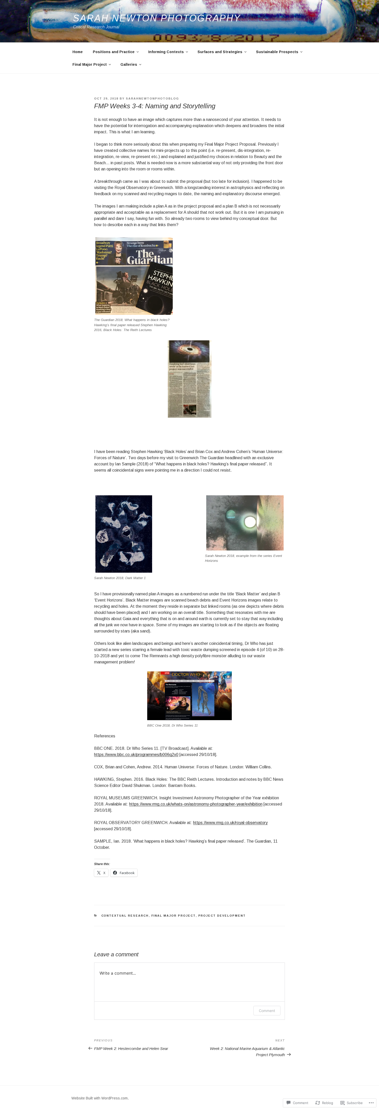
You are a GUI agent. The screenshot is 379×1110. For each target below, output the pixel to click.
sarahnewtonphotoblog (152, 98)
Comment (267, 1010)
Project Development (222, 915)
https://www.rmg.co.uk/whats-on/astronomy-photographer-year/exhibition (195, 804)
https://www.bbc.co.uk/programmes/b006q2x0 (136, 754)
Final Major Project (89, 64)
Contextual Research (125, 915)
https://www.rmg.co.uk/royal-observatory (230, 822)
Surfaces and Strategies (219, 52)
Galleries (128, 64)
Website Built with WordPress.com (99, 1098)
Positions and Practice (114, 52)
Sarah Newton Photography (157, 18)
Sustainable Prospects (277, 52)
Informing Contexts (166, 52)
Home (77, 52)
